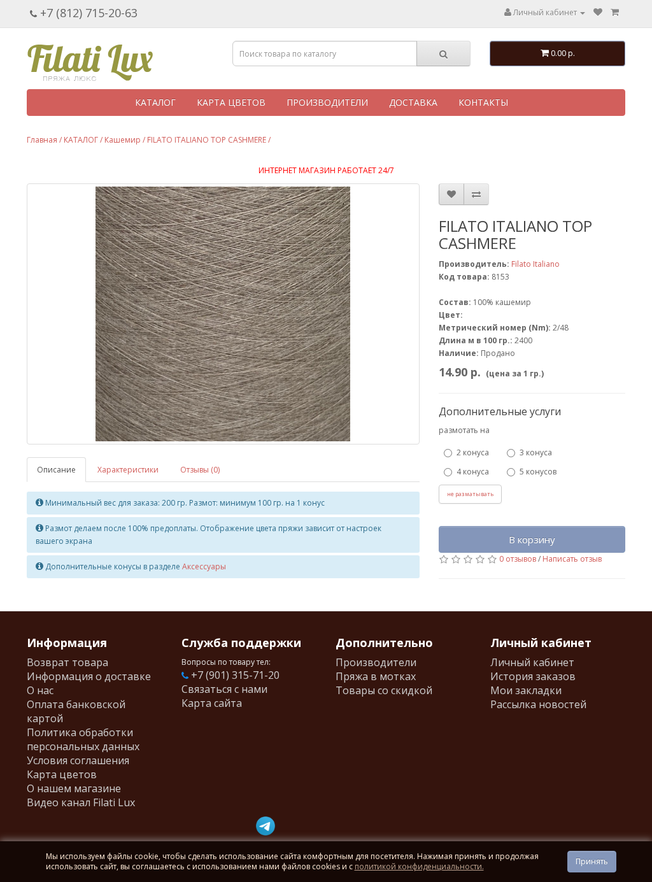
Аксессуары (204, 566)
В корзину (532, 539)
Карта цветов (62, 774)
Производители (376, 662)
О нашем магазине (74, 788)
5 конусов (538, 471)
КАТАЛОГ (155, 102)
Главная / (44, 139)
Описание (56, 469)
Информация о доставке (89, 676)
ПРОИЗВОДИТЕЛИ (327, 102)
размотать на (464, 430)
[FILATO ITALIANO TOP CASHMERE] (223, 314)
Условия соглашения (78, 760)
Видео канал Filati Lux (81, 802)
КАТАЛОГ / (83, 139)
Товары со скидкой (384, 690)
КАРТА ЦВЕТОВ (231, 102)
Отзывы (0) (200, 469)
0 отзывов (517, 558)
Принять (592, 861)
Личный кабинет (532, 662)
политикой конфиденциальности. (419, 866)
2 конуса (473, 452)
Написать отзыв (572, 558)
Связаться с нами (224, 689)
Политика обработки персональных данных (83, 739)
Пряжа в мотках (376, 676)
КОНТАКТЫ (483, 102)
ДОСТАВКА (413, 102)
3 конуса (536, 452)
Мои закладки (526, 690)
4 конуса (473, 471)
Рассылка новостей (538, 704)
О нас (40, 690)
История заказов (533, 676)
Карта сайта (211, 703)
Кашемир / (124, 139)
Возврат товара (67, 662)
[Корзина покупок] (615, 12)
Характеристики (128, 469)
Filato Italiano (535, 264)
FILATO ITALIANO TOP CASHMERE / (209, 139)
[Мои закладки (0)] (597, 12)
